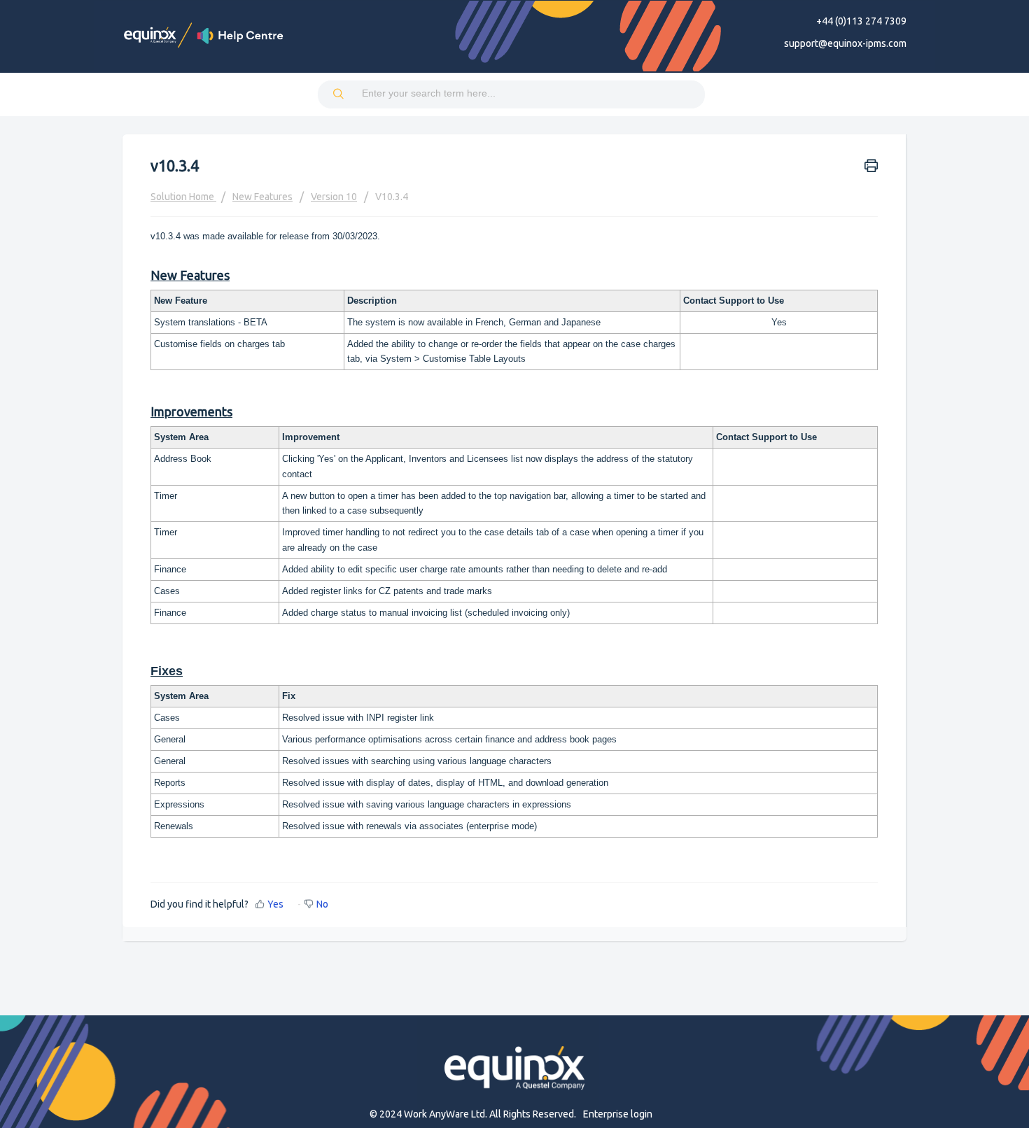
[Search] (339, 94)
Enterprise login (617, 1114)
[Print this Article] (871, 164)
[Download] (488, 387)
